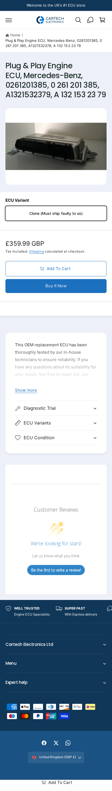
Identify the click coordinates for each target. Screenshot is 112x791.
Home (15, 35)
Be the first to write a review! (56, 570)
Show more (26, 390)
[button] (9, 20)
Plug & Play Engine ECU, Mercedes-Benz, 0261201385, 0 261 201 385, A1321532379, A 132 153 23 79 (53, 43)
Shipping (36, 251)
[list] (56, 611)
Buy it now (56, 285)
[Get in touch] (90, 20)
